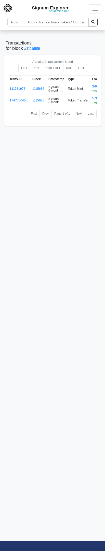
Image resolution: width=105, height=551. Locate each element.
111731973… (19, 89)
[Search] (93, 22)
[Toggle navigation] (95, 8)
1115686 (33, 48)
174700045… (19, 100)
